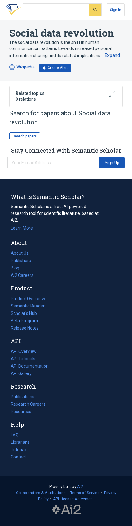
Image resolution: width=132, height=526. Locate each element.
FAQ (15, 434)
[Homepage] (12, 9)
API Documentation (30, 367)
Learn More (22, 228)
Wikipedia (22, 67)
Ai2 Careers (22, 276)
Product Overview (28, 298)
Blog (17, 268)
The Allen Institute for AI (66, 509)
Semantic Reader (28, 306)
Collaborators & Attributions (41, 492)
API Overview (24, 351)
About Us (20, 253)
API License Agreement (73, 499)
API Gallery (21, 373)
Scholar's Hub (24, 313)
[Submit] (95, 10)
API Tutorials (23, 358)
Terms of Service (84, 492)
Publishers (21, 260)
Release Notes (25, 328)
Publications (22, 397)
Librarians (20, 442)
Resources (21, 412)
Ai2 (80, 486)
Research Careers (28, 405)
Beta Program (24, 320)
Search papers (25, 136)
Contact (18, 456)
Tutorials (19, 449)
